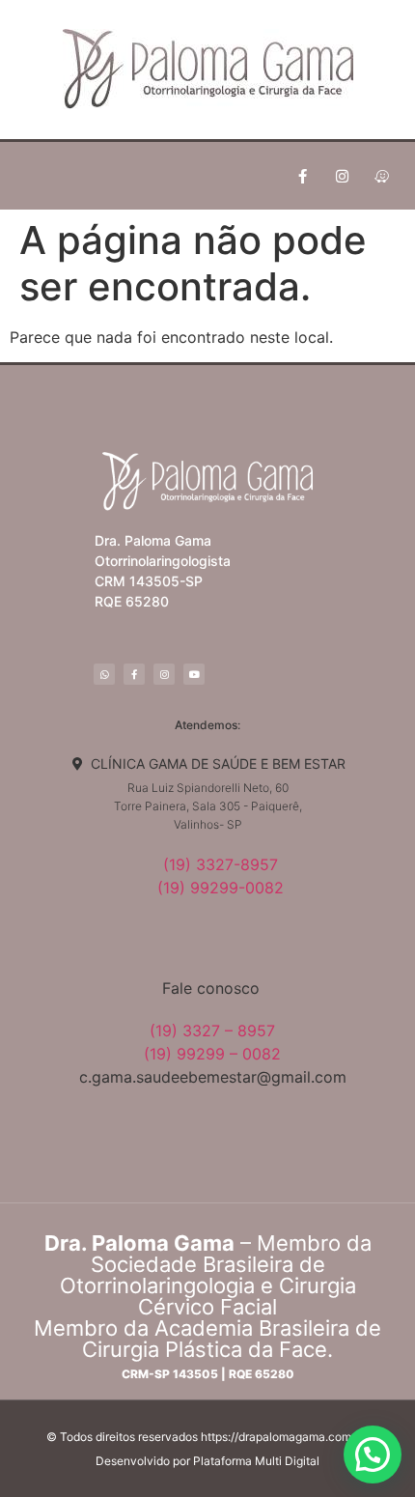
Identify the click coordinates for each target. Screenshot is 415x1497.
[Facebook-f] (302, 175)
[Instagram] (341, 175)
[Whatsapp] (104, 674)
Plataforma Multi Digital (256, 1461)
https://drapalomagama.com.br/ (285, 1436)
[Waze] (381, 175)
